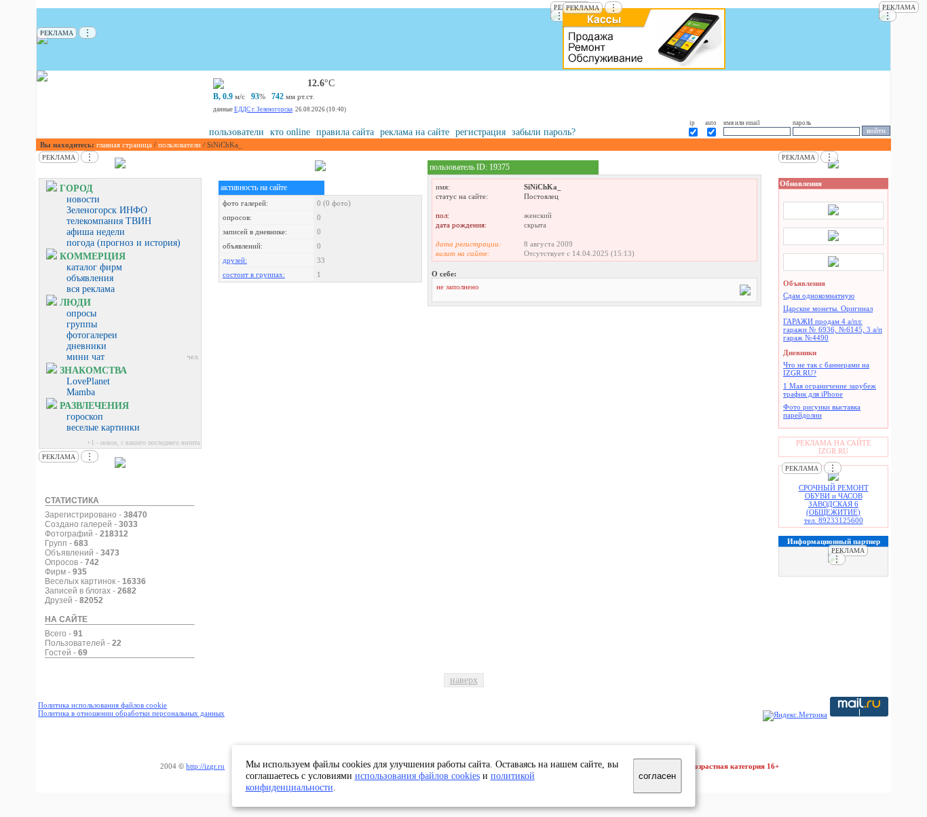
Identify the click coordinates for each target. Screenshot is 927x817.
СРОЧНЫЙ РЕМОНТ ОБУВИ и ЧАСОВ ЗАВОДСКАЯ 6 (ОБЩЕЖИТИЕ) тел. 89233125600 (834, 504)
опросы (81, 313)
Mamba (81, 392)
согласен (657, 776)
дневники (87, 346)
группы (82, 324)
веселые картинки (103, 427)
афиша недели (96, 232)
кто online (290, 132)
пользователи (236, 132)
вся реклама (91, 289)
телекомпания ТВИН (109, 221)
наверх (464, 680)
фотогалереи (92, 335)
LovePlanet (88, 381)
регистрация (480, 132)
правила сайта (345, 132)
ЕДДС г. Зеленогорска (263, 109)
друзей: (235, 260)
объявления (90, 278)
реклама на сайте (414, 132)
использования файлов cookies (417, 775)
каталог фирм (94, 267)
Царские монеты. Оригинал (828, 308)
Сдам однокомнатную (818, 295)
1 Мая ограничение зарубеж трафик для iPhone (829, 390)
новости (83, 199)
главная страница (124, 145)
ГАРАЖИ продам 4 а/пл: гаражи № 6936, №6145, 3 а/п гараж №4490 (832, 329)
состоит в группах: (254, 274)
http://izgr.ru (205, 766)
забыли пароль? (543, 132)
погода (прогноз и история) (124, 243)
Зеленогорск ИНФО (107, 210)
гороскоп (85, 417)
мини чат (86, 357)
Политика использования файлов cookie (102, 705)
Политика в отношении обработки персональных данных (131, 713)
